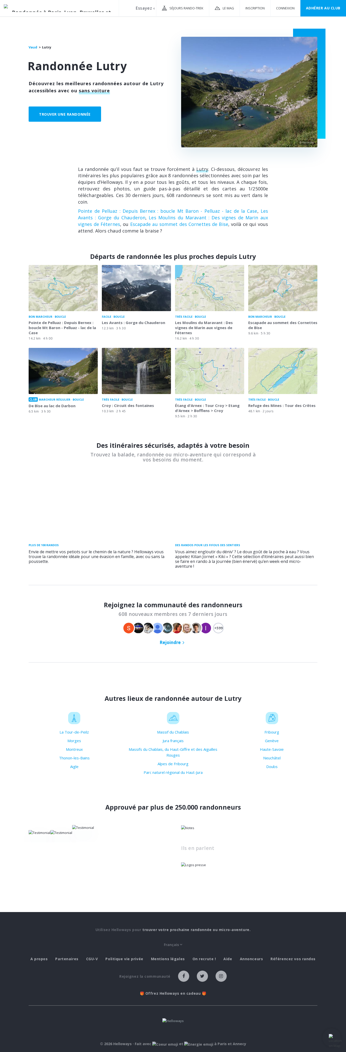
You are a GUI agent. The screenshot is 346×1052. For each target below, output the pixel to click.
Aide (227, 959)
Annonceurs (251, 959)
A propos (39, 959)
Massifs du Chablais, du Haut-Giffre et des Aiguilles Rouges (173, 752)
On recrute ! (204, 959)
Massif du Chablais (173, 732)
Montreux (74, 749)
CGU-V (92, 959)
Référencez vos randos (293, 959)
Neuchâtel (272, 757)
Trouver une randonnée (65, 114)
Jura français (173, 740)
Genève (272, 740)
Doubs (272, 766)
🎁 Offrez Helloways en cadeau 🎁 (173, 993)
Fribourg (271, 732)
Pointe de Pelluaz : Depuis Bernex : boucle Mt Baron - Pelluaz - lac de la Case (167, 211)
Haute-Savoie (272, 749)
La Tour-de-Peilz (74, 732)
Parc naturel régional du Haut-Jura (173, 772)
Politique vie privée (124, 959)
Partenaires (66, 959)
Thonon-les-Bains (74, 757)
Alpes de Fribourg (173, 763)
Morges (74, 740)
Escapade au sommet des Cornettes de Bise (179, 224)
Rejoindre (170, 642)
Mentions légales (168, 959)
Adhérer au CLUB (323, 8)
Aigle (74, 766)
